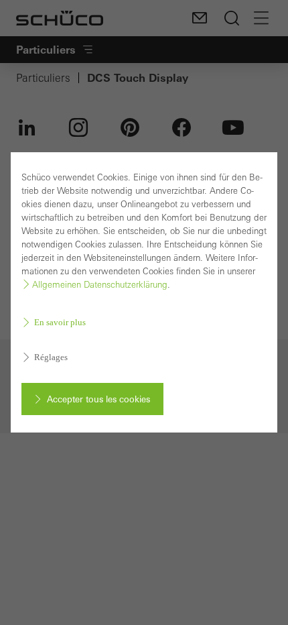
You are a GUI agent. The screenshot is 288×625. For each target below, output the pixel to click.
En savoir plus (60, 322)
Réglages (51, 357)
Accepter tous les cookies (98, 399)
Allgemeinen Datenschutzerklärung (99, 285)
